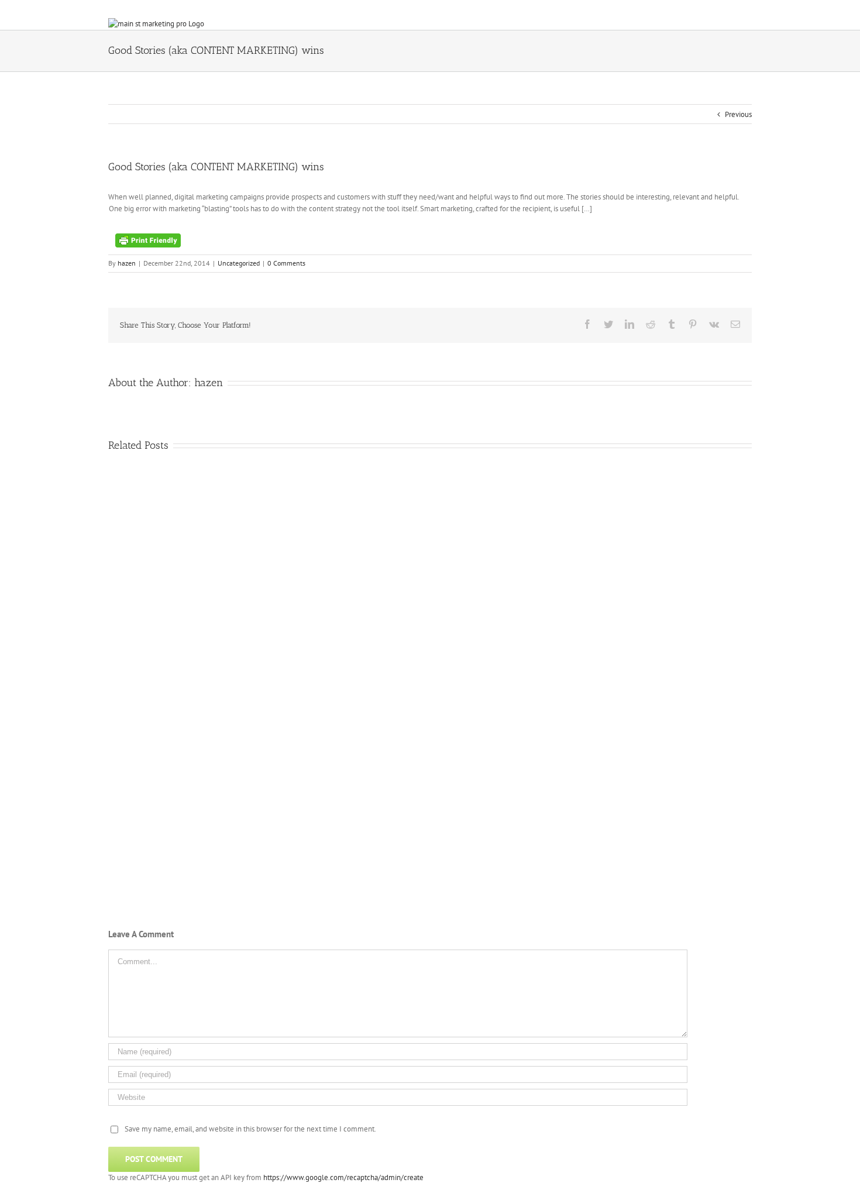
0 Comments (286, 263)
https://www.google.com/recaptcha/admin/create (343, 1177)
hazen (127, 263)
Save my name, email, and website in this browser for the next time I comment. (250, 1129)
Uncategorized (239, 263)
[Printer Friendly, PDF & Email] (148, 239)
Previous (738, 114)
